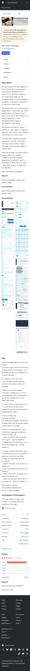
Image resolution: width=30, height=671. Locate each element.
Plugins (18, 606)
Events (18, 617)
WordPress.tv (7, 623)
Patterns (18, 609)
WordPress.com (7, 629)
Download (6, 53)
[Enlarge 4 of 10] (26, 261)
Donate (19, 620)
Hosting (4, 606)
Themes (18, 603)
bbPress (5, 635)
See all (26, 577)
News (3, 603)
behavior (25, 540)
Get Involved (20, 614)
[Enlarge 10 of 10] (26, 352)
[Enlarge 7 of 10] (26, 313)
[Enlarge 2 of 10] (12, 210)
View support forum (8, 590)
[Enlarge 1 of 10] (12, 203)
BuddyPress (6, 638)
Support (5, 77)
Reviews (6, 64)
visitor (26, 543)
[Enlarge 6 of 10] (26, 305)
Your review (5, 577)
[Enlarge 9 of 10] (26, 330)
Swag (18, 623)
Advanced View (6, 548)
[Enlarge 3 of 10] (26, 203)
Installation (6, 68)
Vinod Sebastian (9, 48)
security (21, 543)
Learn (3, 614)
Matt (4, 632)
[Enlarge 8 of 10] (26, 322)
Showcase (19, 600)
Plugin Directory (6, 7)
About (3, 600)
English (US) (25, 536)
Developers (5, 620)
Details (5, 59)
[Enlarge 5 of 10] (26, 268)
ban (21, 540)
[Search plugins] (19, 13)
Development (7, 72)
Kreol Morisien (10, 645)
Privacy (4, 609)
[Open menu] (27, 2)
